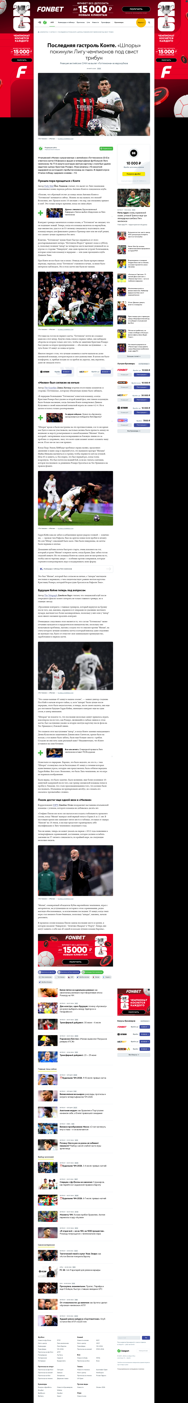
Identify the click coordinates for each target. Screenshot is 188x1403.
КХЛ (97, 1340)
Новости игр (81, 1396)
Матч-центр (42, 1343)
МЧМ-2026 (100, 1349)
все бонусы (145, 1021)
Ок (146, 1338)
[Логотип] (45, 22)
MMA (98, 1358)
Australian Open (101, 1370)
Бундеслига (61, 1361)
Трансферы (105, 22)
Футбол (53, 32)
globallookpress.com (65, 139)
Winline (59, 1390)
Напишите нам (143, 1351)
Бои (78, 1355)
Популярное (42, 1355)
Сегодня (60, 1370)
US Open (80, 1378)
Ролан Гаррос (101, 1376)
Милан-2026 (100, 1387)
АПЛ (52, 22)
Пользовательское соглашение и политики (130, 1369)
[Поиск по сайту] (150, 22)
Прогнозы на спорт (46, 1367)
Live (88, 22)
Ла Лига (60, 1355)
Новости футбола (44, 1340)
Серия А (60, 1358)
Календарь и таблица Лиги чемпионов (58, 569)
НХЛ (97, 1343)
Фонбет (41, 1390)
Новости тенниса (83, 1370)
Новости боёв (82, 1358)
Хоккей (80, 1337)
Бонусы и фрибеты (45, 1387)
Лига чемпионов (63, 1343)
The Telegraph (50, 595)
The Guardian (50, 387)
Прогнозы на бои (44, 1376)
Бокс (98, 1361)
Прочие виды (82, 1384)
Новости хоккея (83, 1340)
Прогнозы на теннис (45, 1378)
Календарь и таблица (66, 22)
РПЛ (58, 1340)
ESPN (55, 805)
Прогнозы (81, 22)
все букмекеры (144, 364)
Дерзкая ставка (62, 1378)
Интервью (41, 1361)
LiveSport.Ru (44, 32)
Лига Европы (61, 1346)
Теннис (80, 1367)
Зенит (59, 1396)
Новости (95, 22)
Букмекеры (119, 22)
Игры (79, 1393)
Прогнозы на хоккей (45, 1373)
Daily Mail (49, 186)
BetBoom (41, 1393)
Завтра (59, 1373)
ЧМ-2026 (60, 1349)
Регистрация (142, 375)
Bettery (41, 1396)
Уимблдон (100, 1373)
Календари (42, 1346)
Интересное (42, 1358)
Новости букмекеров (64, 1387)
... (145, 26)
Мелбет (60, 1393)
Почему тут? (124, 375)
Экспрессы (61, 1376)
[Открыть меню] (40, 22)
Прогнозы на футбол (45, 1352)
